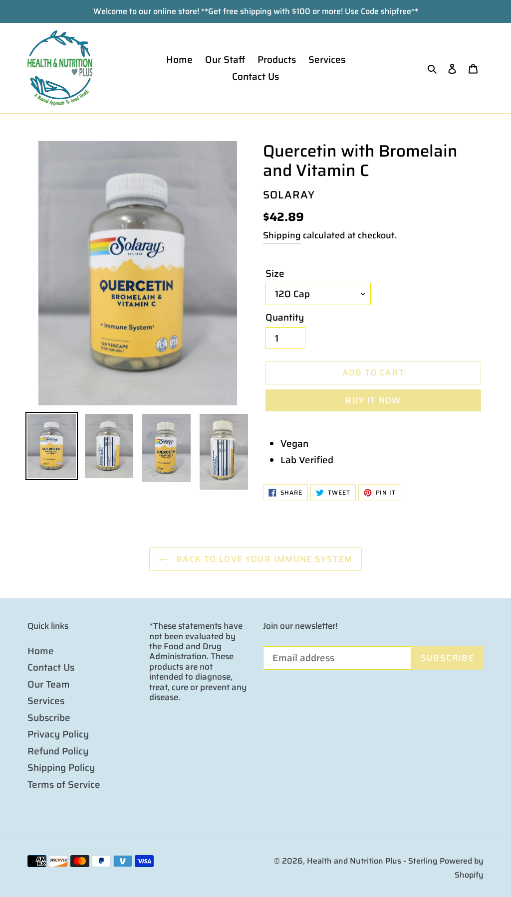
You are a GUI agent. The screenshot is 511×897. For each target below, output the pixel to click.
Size (274, 273)
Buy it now (373, 400)
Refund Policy (57, 750)
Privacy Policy (58, 733)
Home (40, 650)
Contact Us (50, 667)
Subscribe (48, 717)
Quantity (284, 317)
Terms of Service (63, 784)
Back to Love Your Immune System (263, 558)
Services (45, 700)
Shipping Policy (61, 767)
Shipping (282, 235)
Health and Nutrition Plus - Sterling (372, 861)
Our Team (48, 684)
